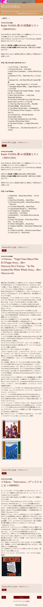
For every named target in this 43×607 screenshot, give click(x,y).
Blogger (25, 605)
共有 (4, 145)
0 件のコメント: (23, 142)
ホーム (21, 597)
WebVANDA (10, 6)
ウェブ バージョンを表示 (21, 601)
